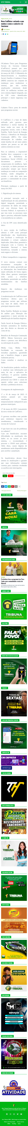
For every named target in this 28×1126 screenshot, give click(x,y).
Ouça (5, 476)
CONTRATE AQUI (6, 768)
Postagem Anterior (6, 490)
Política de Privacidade (9, 1121)
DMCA (8, 1123)
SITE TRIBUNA (5, 2)
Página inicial (4, 18)
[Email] (16, 486)
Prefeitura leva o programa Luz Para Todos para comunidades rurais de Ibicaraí (12, 581)
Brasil (10, 18)
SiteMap (14, 1123)
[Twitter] (5, 34)
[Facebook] (3, 34)
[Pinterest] (12, 486)
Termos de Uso (20, 1121)
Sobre (19, 1123)
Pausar (10, 476)
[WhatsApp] (7, 34)
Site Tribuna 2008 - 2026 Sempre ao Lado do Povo (14, 1119)
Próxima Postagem (21, 490)
